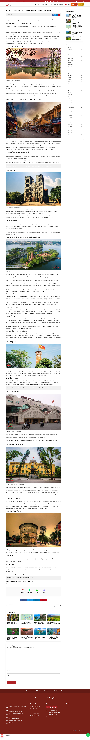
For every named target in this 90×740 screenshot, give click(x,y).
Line (37, 592)
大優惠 (81, 4)
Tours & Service (42, 4)
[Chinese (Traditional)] (65, 4)
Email (8, 670)
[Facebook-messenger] (50, 707)
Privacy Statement (44, 690)
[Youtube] (55, 707)
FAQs (37, 690)
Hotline (22, 592)
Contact (62, 690)
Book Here (74, 4)
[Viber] (44, 590)
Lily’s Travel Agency (30, 690)
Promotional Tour (60, 4)
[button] (53, 15)
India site (82, 730)
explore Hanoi (14, 302)
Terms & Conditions (55, 690)
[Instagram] (53, 707)
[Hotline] (23, 590)
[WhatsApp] (30, 590)
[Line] (37, 590)
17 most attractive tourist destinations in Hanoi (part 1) (23, 577)
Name (8, 665)
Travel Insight (50, 4)
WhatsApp (29, 592)
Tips (55, 4)
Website (8, 675)
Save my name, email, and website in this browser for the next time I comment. (24, 679)
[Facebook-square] (47, 707)
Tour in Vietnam (22, 583)
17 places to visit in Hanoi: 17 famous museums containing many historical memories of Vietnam (32, 166)
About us (37, 4)
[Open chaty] (2, 735)
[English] (66, 4)
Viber (44, 592)
